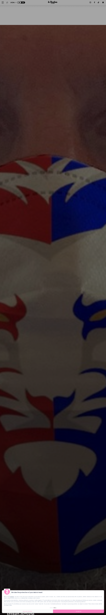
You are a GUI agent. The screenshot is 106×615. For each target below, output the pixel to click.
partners (12, 596)
